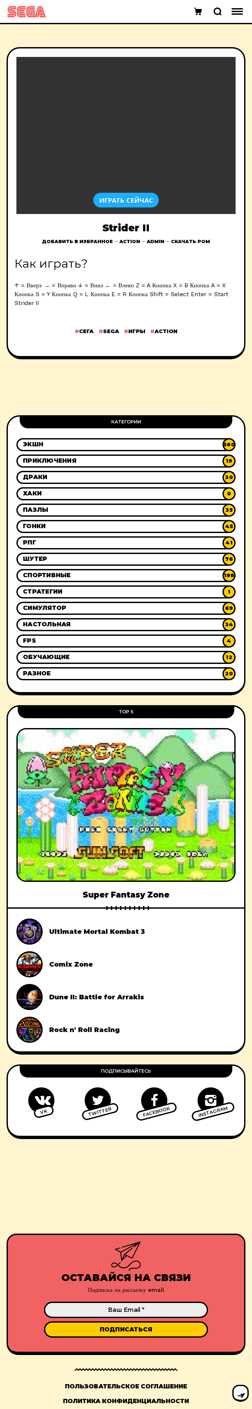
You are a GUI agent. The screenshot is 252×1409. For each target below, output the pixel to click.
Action (129, 241)
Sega (111, 331)
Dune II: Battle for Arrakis (96, 997)
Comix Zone (71, 964)
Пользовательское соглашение (126, 1386)
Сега (86, 331)
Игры (136, 331)
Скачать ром (190, 241)
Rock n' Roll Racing (84, 1030)
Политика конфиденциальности (126, 1401)
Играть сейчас (126, 200)
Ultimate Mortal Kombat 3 (97, 932)
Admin (155, 241)
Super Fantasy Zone (126, 895)
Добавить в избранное (77, 241)
